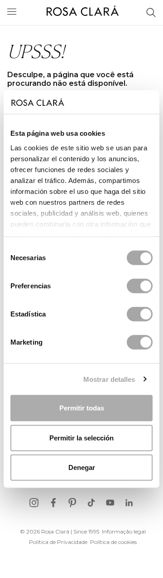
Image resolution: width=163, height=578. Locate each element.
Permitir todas (81, 408)
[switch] (140, 286)
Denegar (81, 467)
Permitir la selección (81, 437)
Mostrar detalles (109, 379)
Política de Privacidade (58, 541)
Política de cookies (113, 541)
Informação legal (124, 531)
